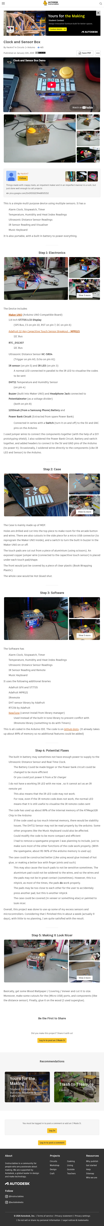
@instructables (16, 1196)
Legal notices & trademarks (76, 1220)
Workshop (54, 1165)
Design (53, 1169)
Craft (52, 1173)
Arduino (31, 47)
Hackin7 (10, 47)
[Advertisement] (52, 23)
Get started (91, 1165)
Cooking (71, 1161)
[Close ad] (98, 13)
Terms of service (45, 1215)
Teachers (71, 1173)
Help (88, 1169)
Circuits (20, 47)
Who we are (91, 1177)
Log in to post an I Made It (52, 1040)
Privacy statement (64, 1215)
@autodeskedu (16, 1202)
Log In (52, 1130)
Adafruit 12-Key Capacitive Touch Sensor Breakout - (44, 331)
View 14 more (84, 511)
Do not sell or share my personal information (39, 1220)
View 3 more (85, 295)
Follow (22, 178)
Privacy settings (82, 1215)
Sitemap (90, 1173)
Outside (71, 1169)
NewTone (14, 713)
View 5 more (85, 635)
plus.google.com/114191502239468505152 (29, 193)
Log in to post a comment (52, 1142)
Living (70, 1165)
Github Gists (71, 729)
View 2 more (85, 977)
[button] (3, 3)
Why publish (92, 1161)
